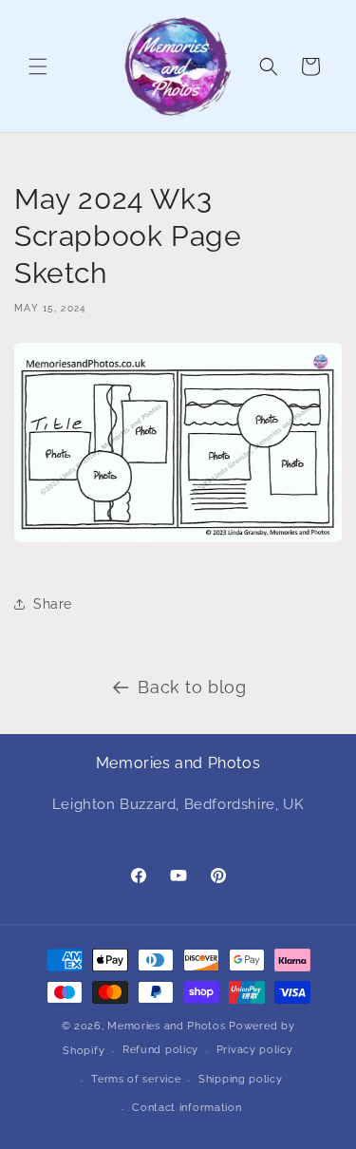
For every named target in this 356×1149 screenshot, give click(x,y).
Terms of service (135, 1079)
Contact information (186, 1108)
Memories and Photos (166, 1026)
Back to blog (192, 687)
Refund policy (160, 1050)
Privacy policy (254, 1050)
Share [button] (52, 604)
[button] (38, 66)
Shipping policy (240, 1079)
